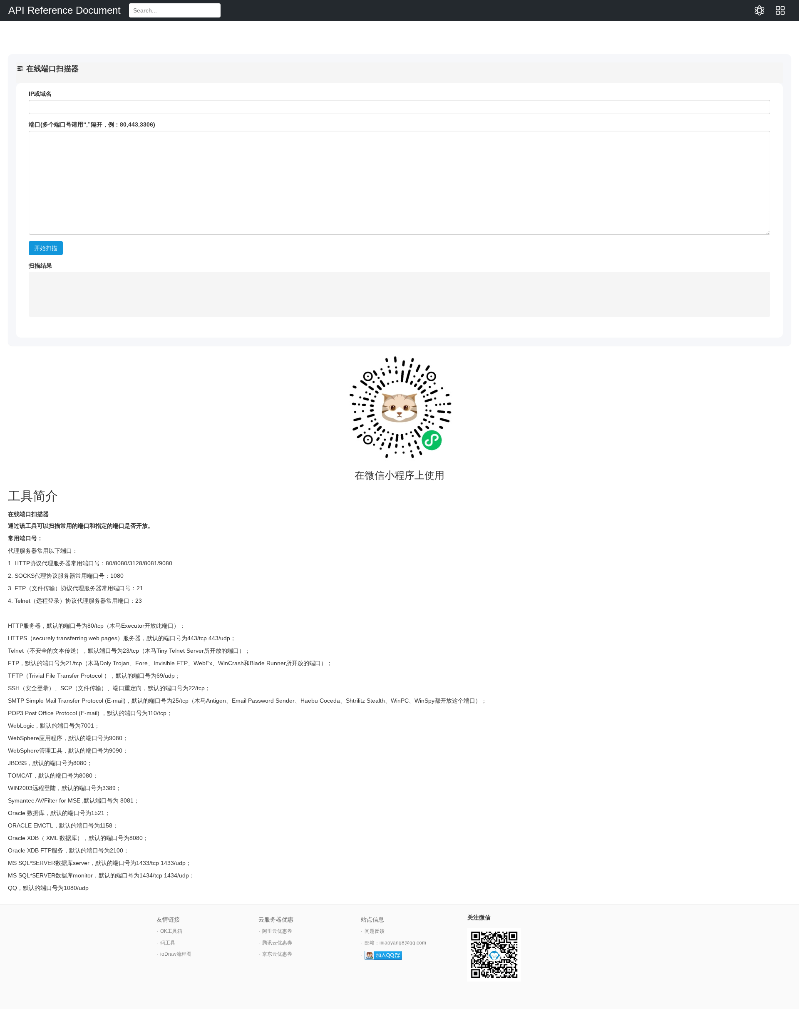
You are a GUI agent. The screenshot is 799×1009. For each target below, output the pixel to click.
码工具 (167, 943)
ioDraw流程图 (175, 954)
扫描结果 (40, 265)
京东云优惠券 (277, 954)
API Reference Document (64, 10)
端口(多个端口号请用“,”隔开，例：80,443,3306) (92, 124)
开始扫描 (45, 248)
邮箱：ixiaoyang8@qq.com (395, 943)
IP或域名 (40, 93)
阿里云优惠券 (277, 931)
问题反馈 (375, 931)
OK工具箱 (171, 931)
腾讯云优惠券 (277, 943)
